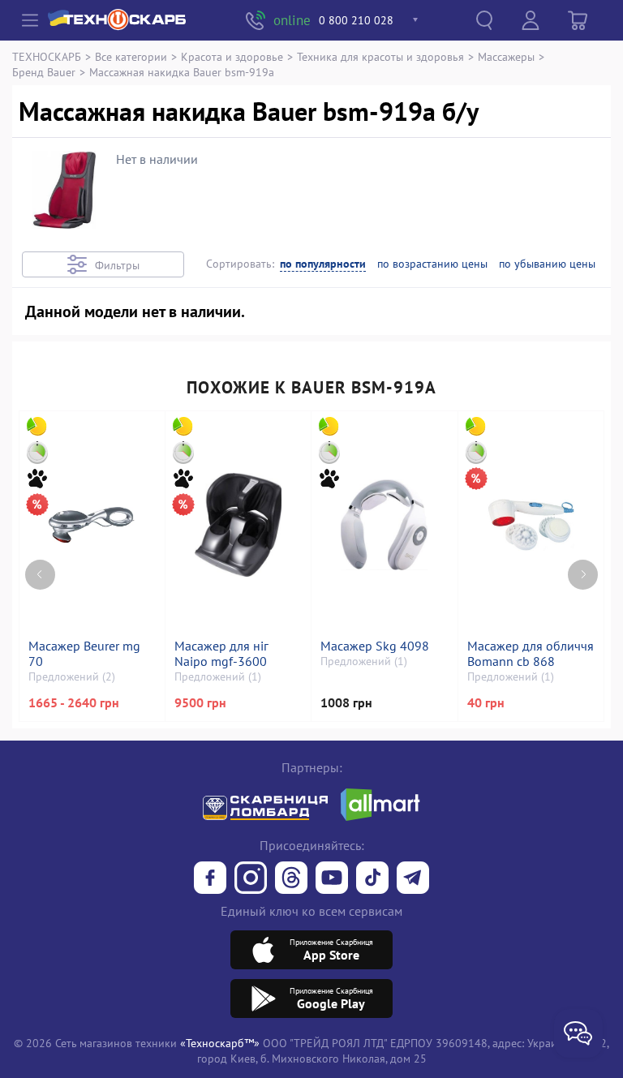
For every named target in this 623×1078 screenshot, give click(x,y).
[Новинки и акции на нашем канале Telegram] (413, 879)
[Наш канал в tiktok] (372, 879)
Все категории (131, 56)
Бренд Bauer (43, 71)
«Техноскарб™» (220, 1042)
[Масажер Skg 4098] (384, 524)
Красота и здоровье (232, 56)
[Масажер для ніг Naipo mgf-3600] (238, 524)
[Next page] (583, 575)
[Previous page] (40, 575)
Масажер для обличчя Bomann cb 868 (530, 653)
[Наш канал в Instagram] (250, 879)
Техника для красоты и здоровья (380, 56)
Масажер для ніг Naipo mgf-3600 (221, 653)
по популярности (323, 264)
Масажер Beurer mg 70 (84, 653)
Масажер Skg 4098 (374, 646)
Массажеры (506, 56)
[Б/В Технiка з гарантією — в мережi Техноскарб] (332, 879)
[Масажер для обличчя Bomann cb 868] (531, 524)
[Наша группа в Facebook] (210, 879)
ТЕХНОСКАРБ (46, 56)
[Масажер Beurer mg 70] (91, 524)
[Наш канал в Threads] (291, 879)
